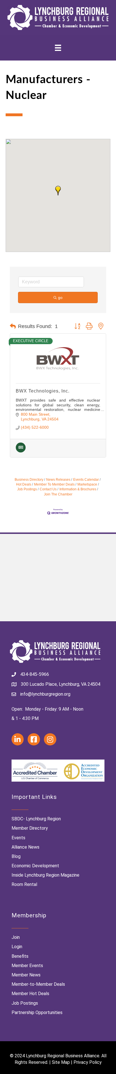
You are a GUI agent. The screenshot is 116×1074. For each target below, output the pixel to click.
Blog (16, 856)
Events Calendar (86, 480)
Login (17, 946)
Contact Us (48, 489)
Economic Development (35, 865)
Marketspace (87, 484)
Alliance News (25, 847)
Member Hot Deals (30, 993)
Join (16, 937)
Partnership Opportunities (37, 1012)
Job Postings (25, 1003)
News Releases (58, 480)
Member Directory (30, 828)
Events (18, 837)
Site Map (61, 1062)
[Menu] (58, 48)
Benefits (20, 956)
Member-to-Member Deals (38, 984)
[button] (58, 191)
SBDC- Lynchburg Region (36, 818)
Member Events (27, 965)
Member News (26, 975)
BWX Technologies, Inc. (43, 391)
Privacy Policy (87, 1062)
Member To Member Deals (54, 484)
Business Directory (29, 480)
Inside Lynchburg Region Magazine (45, 875)
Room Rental (24, 884)
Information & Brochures (77, 489)
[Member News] (21, 451)
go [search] (60, 297)
